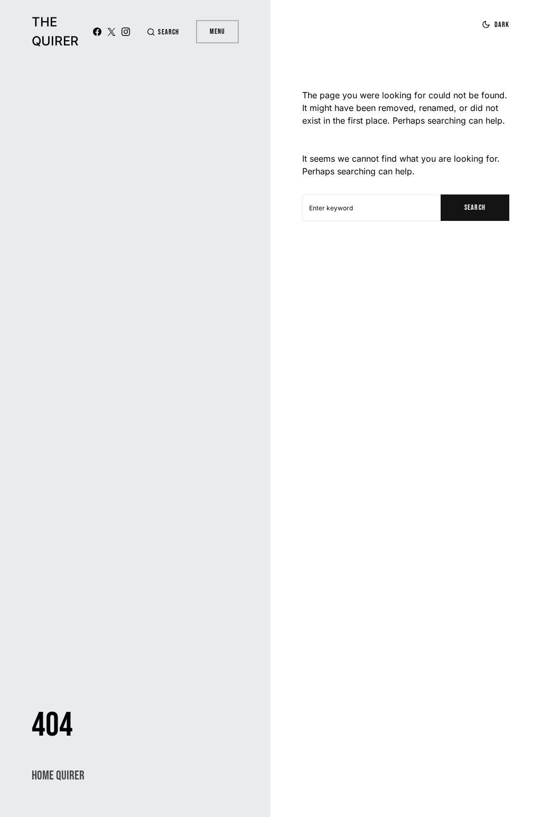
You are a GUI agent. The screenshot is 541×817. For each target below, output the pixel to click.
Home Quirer (58, 775)
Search (474, 207)
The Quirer (55, 31)
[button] (163, 32)
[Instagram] (126, 31)
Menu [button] (217, 31)
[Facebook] (97, 31)
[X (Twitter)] (111, 31)
